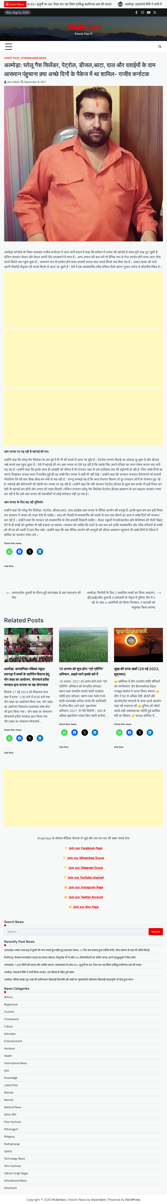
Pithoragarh (11, 1129)
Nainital (8, 1092)
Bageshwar (11, 1004)
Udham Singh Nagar (16, 1173)
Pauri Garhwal (12, 1122)
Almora (8, 997)
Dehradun (10, 1033)
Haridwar (9, 1048)
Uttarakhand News (33, 58)
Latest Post (11, 58)
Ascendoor (98, 1199)
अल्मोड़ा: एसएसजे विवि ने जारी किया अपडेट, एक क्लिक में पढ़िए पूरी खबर (122, 4)
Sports (8, 1151)
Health (8, 1056)
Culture (8, 1026)
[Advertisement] (83, 299)
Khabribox (84, 26)
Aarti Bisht (13, 82)
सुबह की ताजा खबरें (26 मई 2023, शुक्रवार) (136, 671)
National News (13, 1107)
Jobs (6, 1070)
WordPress (132, 1199)
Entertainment (13, 1041)
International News (15, 1063)
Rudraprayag (11, 1144)
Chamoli (9, 1011)
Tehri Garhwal (12, 1166)
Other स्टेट (10, 1114)
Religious (9, 1136)
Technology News (14, 1158)
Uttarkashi (10, 1188)
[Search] (160, 47)
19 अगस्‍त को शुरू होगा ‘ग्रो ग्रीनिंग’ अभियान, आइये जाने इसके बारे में (81, 671)
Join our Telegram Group (85, 867)
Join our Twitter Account (85, 896)
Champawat (11, 1019)
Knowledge (10, 1078)
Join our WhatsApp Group (85, 857)
